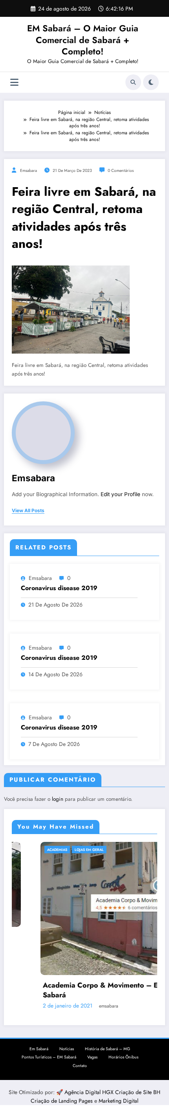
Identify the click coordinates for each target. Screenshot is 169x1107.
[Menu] (14, 82)
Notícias (66, 1049)
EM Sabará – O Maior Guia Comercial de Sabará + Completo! (82, 40)
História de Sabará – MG (107, 1049)
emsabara (28, 170)
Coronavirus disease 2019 (59, 588)
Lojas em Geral (64, 849)
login (57, 799)
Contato (80, 1066)
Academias (32, 849)
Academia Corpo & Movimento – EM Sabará (78, 990)
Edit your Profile (120, 494)
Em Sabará (38, 1049)
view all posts (28, 510)
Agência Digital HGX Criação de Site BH (112, 1092)
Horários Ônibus (123, 1057)
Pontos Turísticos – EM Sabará (49, 1057)
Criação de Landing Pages (62, 1101)
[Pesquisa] (133, 82)
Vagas (92, 1057)
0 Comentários (121, 170)
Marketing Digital (118, 1101)
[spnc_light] (151, 82)
